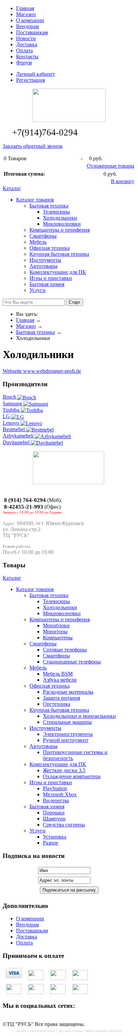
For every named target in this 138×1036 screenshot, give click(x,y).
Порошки (54, 812)
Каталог (12, 188)
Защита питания (61, 698)
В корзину (122, 181)
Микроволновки (62, 224)
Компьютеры (58, 637)
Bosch (10, 397)
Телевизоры (56, 212)
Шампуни (54, 818)
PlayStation (55, 788)
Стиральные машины (67, 722)
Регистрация (30, 80)
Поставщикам (32, 32)
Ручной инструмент (65, 740)
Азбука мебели (60, 680)
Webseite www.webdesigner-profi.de (42, 371)
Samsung (13, 403)
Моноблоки (56, 625)
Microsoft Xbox (60, 794)
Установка (54, 837)
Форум (24, 62)
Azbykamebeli (19, 436)
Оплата (24, 50)
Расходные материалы (68, 692)
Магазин (26, 14)
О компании (30, 20)
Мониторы (55, 631)
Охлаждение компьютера (71, 776)
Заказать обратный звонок (33, 146)
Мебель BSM (58, 674)
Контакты (27, 56)
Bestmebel (14, 429)
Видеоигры (56, 800)
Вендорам (27, 26)
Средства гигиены (64, 824)
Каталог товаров (35, 200)
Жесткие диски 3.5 (64, 770)
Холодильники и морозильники (79, 716)
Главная (25, 8)
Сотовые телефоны (65, 649)
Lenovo (11, 423)
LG (7, 416)
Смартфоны (56, 655)
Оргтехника (56, 704)
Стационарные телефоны (72, 662)
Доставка (26, 44)
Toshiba (12, 410)
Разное (50, 843)
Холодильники (60, 218)
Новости (26, 38)
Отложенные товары (110, 166)
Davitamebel (17, 442)
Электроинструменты (68, 734)
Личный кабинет (35, 74)
